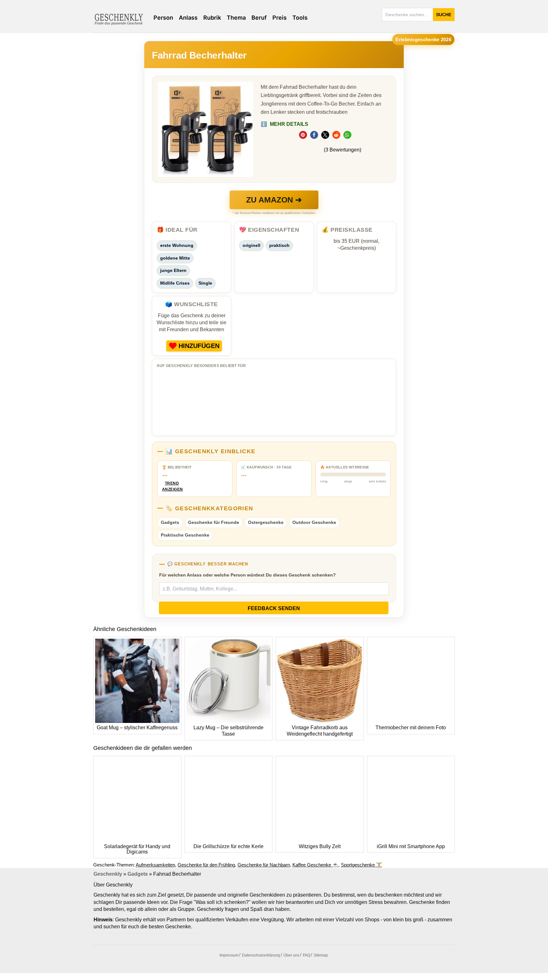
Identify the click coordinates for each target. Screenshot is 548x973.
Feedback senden (274, 608)
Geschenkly (108, 874)
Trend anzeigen (172, 486)
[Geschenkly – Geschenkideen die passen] (118, 18)
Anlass (188, 17)
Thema (236, 17)
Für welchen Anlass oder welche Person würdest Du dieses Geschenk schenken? (247, 574)
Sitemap (321, 955)
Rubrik (212, 17)
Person (163, 17)
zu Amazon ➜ (274, 199)
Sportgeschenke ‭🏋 (361, 864)
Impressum (228, 955)
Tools (300, 17)
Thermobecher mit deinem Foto (410, 727)
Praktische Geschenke (185, 535)
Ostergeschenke (266, 522)
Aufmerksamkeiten (155, 864)
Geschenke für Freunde (213, 522)
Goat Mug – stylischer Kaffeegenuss (137, 727)
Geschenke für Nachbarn (264, 864)
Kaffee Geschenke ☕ (315, 864)
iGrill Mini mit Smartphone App (411, 846)
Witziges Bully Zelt (320, 846)
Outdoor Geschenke (314, 522)
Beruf (259, 17)
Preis (279, 17)
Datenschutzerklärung (261, 955)
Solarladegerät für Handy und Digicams (137, 849)
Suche (443, 14)
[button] (303, 135)
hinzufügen (199, 345)
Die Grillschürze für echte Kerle (228, 846)
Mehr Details (284, 124)
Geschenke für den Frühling (206, 864)
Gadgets (170, 522)
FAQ (306, 955)
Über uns (291, 955)
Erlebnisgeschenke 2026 (423, 39)
